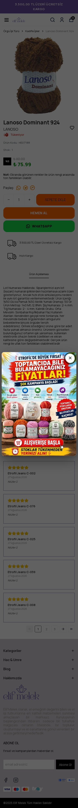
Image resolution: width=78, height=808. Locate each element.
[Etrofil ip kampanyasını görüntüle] (39, 404)
